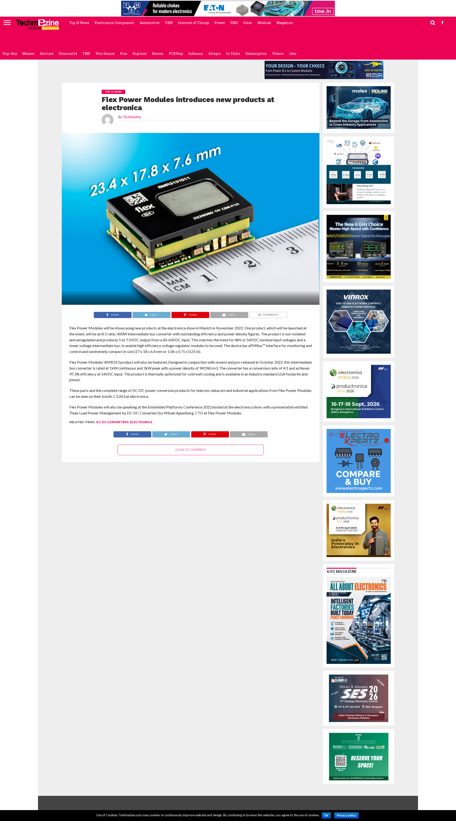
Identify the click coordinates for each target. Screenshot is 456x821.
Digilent (140, 53)
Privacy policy (346, 815)
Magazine (284, 22)
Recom (158, 53)
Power (219, 22)
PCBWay (176, 53)
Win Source (105, 53)
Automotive (150, 22)
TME (86, 53)
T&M (169, 22)
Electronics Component (114, 22)
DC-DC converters (112, 422)
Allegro (214, 53)
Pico (123, 53)
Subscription (256, 53)
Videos (278, 53)
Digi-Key (10, 53)
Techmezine (132, 117)
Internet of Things (193, 22)
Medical (264, 22)
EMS (234, 22)
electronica (141, 422)
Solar (247, 22)
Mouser (28, 53)
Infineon (195, 53)
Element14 (68, 53)
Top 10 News (79, 22)
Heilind (46, 53)
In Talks (233, 53)
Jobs (292, 53)
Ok (326, 815)
